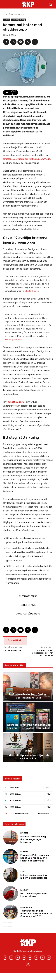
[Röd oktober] (28, 964)
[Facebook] (6, 42)
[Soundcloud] (18, 958)
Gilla (48, 787)
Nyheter (15, 20)
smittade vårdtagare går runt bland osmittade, (27, 159)
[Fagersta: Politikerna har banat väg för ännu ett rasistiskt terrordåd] (28, 717)
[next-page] (10, 768)
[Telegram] (20, 42)
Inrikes (20, 14)
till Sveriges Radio (13, 339)
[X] (13, 42)
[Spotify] (24, 958)
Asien (28, 751)
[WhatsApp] (28, 42)
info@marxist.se (34, 951)
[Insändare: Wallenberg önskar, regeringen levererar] (28, 686)
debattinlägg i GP (16, 402)
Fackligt (24, 890)
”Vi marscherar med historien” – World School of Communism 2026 (36, 913)
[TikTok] (36, 958)
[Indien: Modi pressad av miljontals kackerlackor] (28, 747)
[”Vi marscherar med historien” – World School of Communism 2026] (10, 912)
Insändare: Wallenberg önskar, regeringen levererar (28, 696)
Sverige (12, 14)
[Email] (35, 42)
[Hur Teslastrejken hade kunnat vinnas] (10, 893)
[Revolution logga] (28, 4)
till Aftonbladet (31, 291)
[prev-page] (5, 768)
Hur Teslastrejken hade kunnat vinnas (33, 895)
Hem (5, 14)
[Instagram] (11, 958)
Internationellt (28, 907)
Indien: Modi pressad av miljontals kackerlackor (28, 757)
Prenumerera (44, 813)
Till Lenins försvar (12, 650)
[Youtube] (49, 958)
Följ (49, 794)
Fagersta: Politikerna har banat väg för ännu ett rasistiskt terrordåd (28, 726)
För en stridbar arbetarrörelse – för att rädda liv (42, 652)
